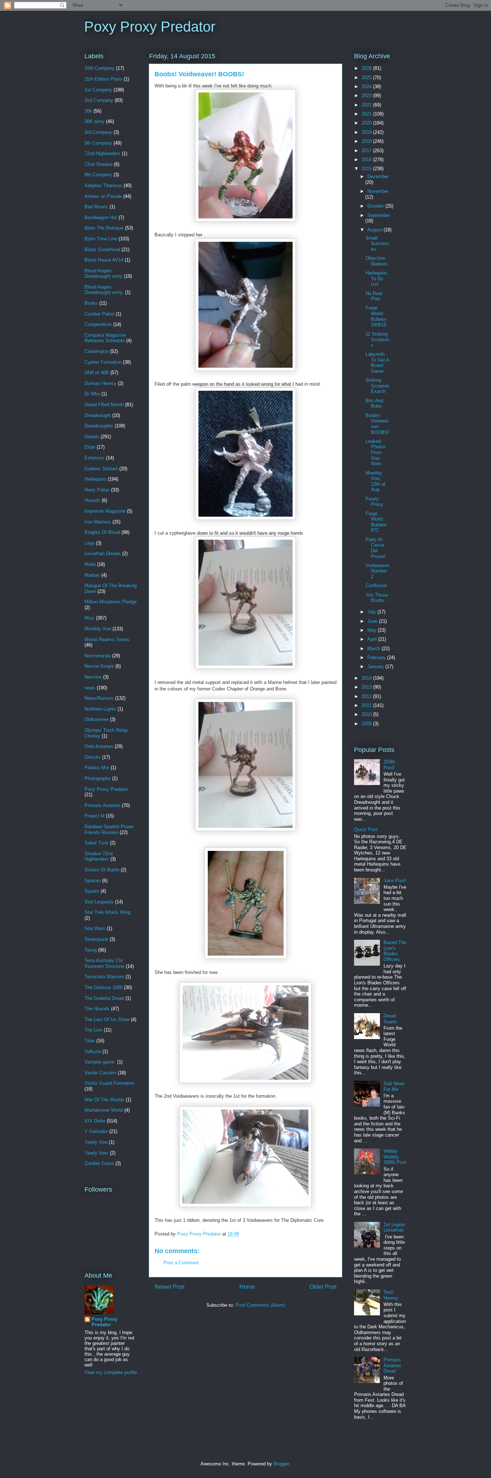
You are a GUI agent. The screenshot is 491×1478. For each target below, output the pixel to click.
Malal (90, 564)
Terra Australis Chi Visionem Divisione (104, 963)
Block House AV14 (103, 260)
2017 (367, 150)
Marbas (92, 575)
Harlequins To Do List (376, 278)
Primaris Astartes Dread (392, 1365)
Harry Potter (97, 490)
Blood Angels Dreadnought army (103, 273)
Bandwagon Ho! (100, 217)
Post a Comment (181, 1262)
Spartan (92, 880)
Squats (91, 891)
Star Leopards (99, 902)
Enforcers (94, 458)
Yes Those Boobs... (377, 597)
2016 (367, 159)
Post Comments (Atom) (260, 1305)
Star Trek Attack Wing (107, 912)
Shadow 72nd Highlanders (98, 856)
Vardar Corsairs (100, 1072)
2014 (367, 678)
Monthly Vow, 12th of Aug (375, 481)
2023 (367, 95)
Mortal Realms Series (106, 639)
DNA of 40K (96, 372)
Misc (89, 618)
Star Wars (94, 928)
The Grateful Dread (104, 998)
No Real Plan (374, 296)
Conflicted (376, 585)
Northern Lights (100, 709)
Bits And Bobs (374, 403)
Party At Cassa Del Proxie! (376, 548)
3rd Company (98, 132)
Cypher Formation (102, 362)
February (377, 657)
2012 (367, 696)
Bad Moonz (96, 206)
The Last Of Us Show (106, 1019)
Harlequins (95, 479)
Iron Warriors (97, 522)
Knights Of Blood (102, 532)
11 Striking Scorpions (377, 339)
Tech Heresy (391, 1295)
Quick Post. (366, 829)
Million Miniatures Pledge (110, 601)
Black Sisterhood (102, 249)
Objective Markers (377, 261)
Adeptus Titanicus (103, 185)
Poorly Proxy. (375, 501)
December (378, 176)
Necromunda (97, 655)
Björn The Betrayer (104, 228)
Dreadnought (97, 415)
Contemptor (96, 351)
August (375, 229)
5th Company (98, 143)
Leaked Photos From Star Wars (376, 452)
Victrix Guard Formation (109, 1083)
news (89, 687)
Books (91, 303)
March (374, 648)
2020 (367, 123)
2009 (367, 723)
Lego (89, 543)
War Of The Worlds (104, 1099)
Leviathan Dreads (102, 553)
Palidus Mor (96, 767)
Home (247, 1287)
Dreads (91, 436)
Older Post (322, 1287)
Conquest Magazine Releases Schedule (105, 338)
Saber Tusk (96, 842)
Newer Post (169, 1287)
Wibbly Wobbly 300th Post (395, 1156)
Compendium (98, 324)
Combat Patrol (99, 314)
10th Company (99, 68)
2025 (367, 77)
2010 (367, 714)
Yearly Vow (95, 1142)
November (378, 191)
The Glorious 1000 (103, 987)
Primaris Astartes (102, 805)
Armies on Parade (103, 196)
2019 (367, 132)
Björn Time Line (100, 238)
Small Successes (377, 243)
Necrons (93, 677)
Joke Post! (395, 880)
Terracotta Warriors (104, 976)
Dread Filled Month (104, 404)
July (372, 612)
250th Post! (389, 764)
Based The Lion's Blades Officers (395, 951)
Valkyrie (92, 1051)
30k (88, 111)
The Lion (93, 1030)
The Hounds (97, 1008)
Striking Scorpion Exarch (377, 385)
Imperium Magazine (104, 511)
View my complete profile (110, 1372)
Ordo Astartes (98, 746)
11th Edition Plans (103, 79)
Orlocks (92, 757)
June (373, 621)
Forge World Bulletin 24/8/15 (376, 316)
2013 (367, 687)
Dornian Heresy (100, 383)
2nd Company (98, 100)
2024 (367, 86)
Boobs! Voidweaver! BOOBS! (377, 424)
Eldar (89, 447)
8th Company (98, 174)
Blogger (281, 1463)
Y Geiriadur (96, 1131)
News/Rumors (99, 698)
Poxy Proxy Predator (149, 27)
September (378, 215)
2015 (367, 168)
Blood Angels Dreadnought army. (104, 289)
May (372, 630)
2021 (367, 114)
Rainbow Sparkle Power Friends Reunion (109, 829)
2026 (367, 68)
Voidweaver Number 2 (377, 571)
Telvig (90, 950)
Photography (97, 778)
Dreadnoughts (98, 426)
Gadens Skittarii (101, 468)
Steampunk (96, 939)
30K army (94, 121)
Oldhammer (96, 719)
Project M (94, 816)
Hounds (92, 500)
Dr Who (92, 393)
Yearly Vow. (96, 1153)
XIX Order (94, 1121)
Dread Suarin (390, 1018)
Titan (89, 1040)
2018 (367, 141)
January (376, 666)
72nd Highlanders (102, 153)
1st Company (98, 89)
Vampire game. (100, 1062)
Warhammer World (103, 1110)
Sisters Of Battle (101, 869)
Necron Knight (99, 666)
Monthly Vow (97, 628)
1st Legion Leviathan (394, 1227)
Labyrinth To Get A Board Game (377, 363)
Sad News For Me (394, 1086)
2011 (367, 705)
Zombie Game (99, 1163)
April (372, 639)
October (376, 206)
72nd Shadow (98, 164)
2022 (367, 105)
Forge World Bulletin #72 (376, 522)
